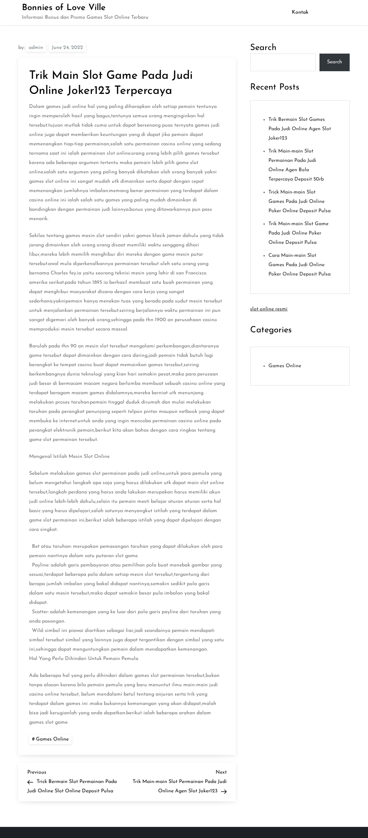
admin (36, 47)
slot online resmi (269, 309)
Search (263, 48)
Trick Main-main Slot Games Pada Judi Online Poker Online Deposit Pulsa (299, 202)
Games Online (52, 739)
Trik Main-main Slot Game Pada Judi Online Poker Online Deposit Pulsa (298, 233)
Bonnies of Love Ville (64, 8)
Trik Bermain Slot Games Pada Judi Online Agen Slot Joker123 (299, 129)
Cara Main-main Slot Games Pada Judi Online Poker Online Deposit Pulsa (299, 265)
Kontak (300, 12)
